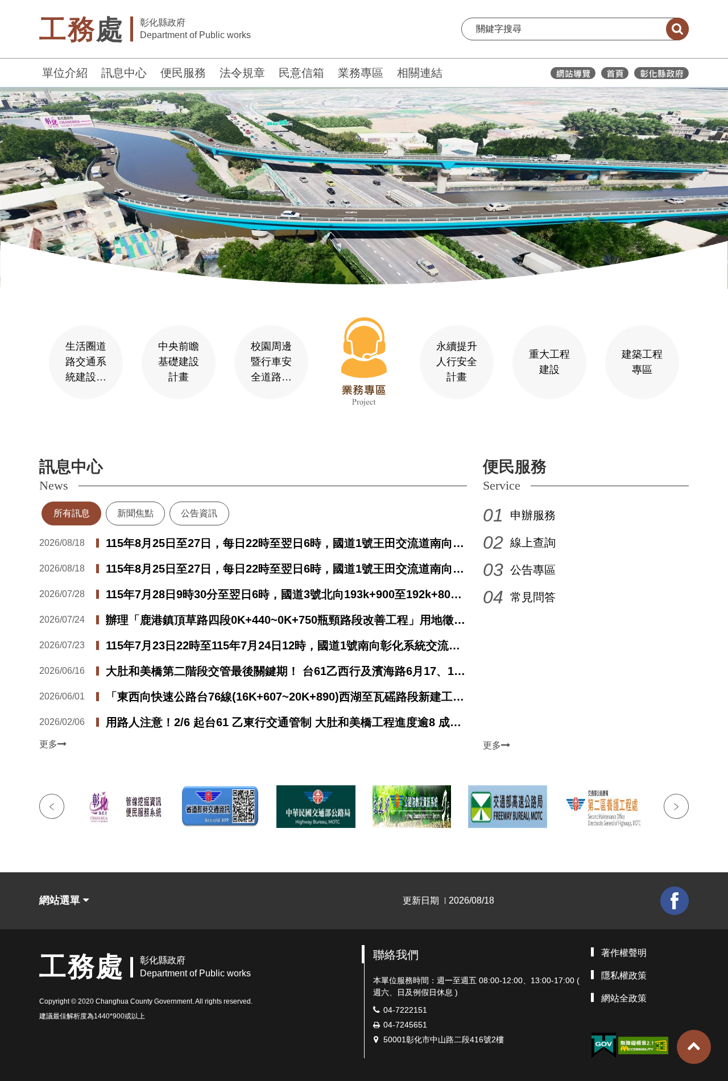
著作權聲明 (624, 953)
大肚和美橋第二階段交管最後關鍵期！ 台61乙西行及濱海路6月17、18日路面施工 (283, 672)
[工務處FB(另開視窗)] (674, 901)
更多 (48, 744)
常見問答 (533, 597)
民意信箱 (301, 73)
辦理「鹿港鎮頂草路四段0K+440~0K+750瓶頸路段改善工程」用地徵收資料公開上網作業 (285, 621)
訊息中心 (124, 73)
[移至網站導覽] (573, 73)
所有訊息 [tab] (71, 513)
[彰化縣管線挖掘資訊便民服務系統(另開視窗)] (124, 806)
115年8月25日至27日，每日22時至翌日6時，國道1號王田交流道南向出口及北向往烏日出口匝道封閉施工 (285, 544)
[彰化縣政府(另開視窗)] (661, 73)
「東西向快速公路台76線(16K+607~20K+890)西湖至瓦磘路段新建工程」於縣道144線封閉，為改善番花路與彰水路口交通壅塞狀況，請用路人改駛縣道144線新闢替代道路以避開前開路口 (286, 697)
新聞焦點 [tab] (135, 513)
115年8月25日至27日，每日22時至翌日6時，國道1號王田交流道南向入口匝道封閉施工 (285, 569)
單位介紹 (65, 73)
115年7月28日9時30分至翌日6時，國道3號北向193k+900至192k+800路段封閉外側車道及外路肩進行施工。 (281, 595)
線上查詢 (533, 542)
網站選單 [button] (61, 900)
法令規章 (242, 73)
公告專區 (533, 570)
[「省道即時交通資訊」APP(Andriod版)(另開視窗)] (220, 806)
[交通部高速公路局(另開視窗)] (507, 806)
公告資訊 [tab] (199, 513)
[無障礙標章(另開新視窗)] (643, 1044)
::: (34, 71)
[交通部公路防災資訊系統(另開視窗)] (412, 806)
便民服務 (183, 73)
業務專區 (360, 73)
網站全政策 (624, 998)
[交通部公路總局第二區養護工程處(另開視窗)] (603, 806)
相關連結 (419, 73)
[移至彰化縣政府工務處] (614, 73)
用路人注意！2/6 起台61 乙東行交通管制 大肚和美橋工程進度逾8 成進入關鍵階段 (283, 723)
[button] (694, 1047)
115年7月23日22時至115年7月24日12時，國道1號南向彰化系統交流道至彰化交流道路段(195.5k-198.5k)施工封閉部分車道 (283, 646)
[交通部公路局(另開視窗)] (315, 806)
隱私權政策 (624, 975)
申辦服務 (533, 515)
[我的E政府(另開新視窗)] (603, 1045)
